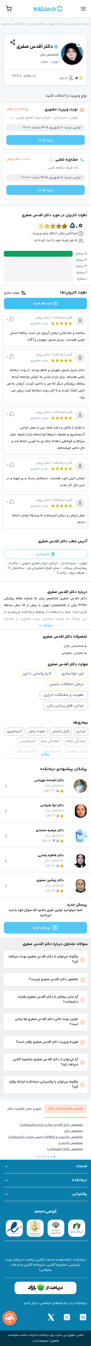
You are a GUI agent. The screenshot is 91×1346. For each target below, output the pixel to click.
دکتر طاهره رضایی (51, 855)
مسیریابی (43, 554)
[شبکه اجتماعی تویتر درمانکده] (51, 1317)
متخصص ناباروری (70, 1143)
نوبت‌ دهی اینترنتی (77, 24)
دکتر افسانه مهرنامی (49, 780)
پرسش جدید (41, 927)
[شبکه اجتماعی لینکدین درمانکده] (83, 1317)
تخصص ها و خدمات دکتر (65, 1108)
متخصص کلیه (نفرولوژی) (65, 1149)
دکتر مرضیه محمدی (50, 830)
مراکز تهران (55, 24)
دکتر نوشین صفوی (50, 880)
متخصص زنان (36, 24)
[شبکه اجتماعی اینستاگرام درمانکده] (67, 1317)
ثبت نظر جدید (42, 303)
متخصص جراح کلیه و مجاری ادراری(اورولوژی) (51, 1125)
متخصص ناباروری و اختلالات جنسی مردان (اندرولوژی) (45, 1137)
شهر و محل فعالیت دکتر (24, 1109)
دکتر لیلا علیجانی (52, 805)
